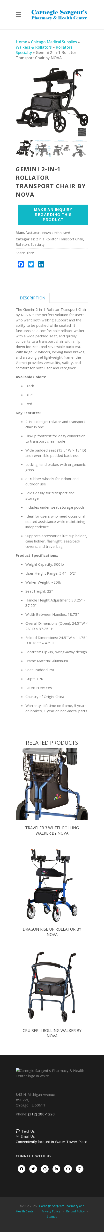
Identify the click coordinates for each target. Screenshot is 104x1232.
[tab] (33, 298)
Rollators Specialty (30, 244)
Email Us (28, 1136)
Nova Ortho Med (56, 232)
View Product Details (52, 789)
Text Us (28, 1131)
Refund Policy (75, 1211)
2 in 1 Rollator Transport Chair (59, 239)
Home (21, 42)
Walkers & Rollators (34, 47)
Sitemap (52, 1217)
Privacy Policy (51, 1211)
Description (32, 298)
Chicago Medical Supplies (54, 42)
